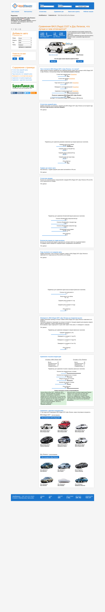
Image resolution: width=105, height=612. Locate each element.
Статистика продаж (18, 72)
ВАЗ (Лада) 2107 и (45, 431)
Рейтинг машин (88, 11)
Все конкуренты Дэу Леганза (50, 457)
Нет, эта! (79, 61)
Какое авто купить (74, 11)
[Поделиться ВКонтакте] (20, 30)
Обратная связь (22, 497)
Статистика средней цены (20, 70)
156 (61, 33)
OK (33, 93)
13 (54, 33)
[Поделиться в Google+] (14, 30)
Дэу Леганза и (44, 470)
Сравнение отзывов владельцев (21, 78)
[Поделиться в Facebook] (16, 30)
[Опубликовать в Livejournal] (12, 30)
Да (14, 58)
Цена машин (15, 11)
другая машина (56, 415)
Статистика (42, 11)
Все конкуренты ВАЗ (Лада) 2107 (51, 417)
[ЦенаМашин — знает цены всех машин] (22, 8)
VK (20, 93)
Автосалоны (28, 11)
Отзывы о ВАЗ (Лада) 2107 (53, 359)
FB (13, 93)
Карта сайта (30, 497)
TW (27, 93)
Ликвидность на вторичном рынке (22, 76)
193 (42, 33)
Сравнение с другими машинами (22, 80)
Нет (21, 58)
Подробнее (74, 74)
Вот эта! (53, 61)
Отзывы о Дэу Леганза (80, 359)
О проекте (15, 497)
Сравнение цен (59, 11)
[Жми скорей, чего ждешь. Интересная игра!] (23, 88)
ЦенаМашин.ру (43, 15)
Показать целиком (46, 404)
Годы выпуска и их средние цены (22, 74)
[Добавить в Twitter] (18, 30)
